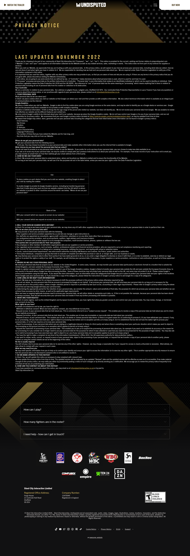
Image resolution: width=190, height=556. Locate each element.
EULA (118, 529)
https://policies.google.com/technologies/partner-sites (110, 116)
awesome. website (96, 537)
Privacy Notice (106, 529)
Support (128, 529)
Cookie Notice (91, 529)
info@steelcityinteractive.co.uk (107, 92)
